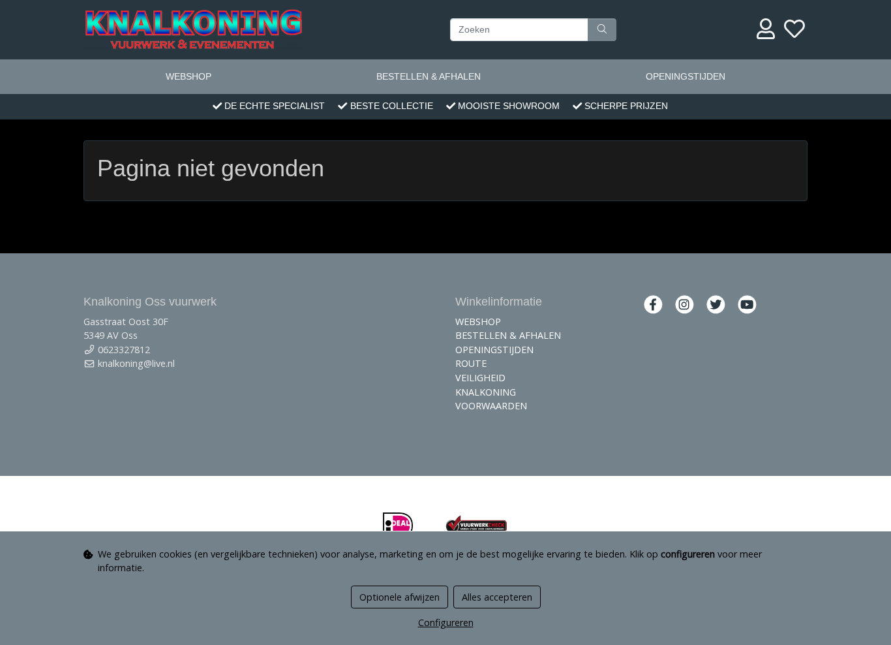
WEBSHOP (188, 76)
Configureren (446, 622)
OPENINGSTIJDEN (685, 76)
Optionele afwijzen (399, 597)
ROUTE (471, 363)
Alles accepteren (497, 597)
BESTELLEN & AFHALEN (428, 76)
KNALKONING (485, 392)
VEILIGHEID (480, 377)
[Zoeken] (602, 29)
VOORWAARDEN (491, 406)
